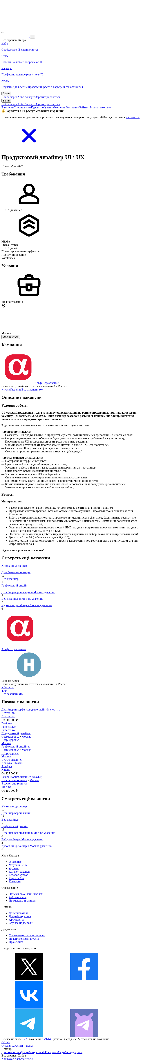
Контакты (15, 881)
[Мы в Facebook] (84, 979)
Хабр (4, 1058)
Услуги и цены (18, 865)
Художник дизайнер (14, 565)
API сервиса (16, 919)
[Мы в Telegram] (29, 1035)
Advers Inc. (8, 712)
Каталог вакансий (20, 871)
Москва (26, 736)
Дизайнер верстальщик (15, 572)
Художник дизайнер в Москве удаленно (26, 605)
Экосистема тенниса (14, 780)
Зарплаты (96, 107)
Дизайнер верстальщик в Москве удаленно (28, 592)
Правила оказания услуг (24, 938)
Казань (18, 763)
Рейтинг (84, 107)
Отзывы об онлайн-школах (26, 894)
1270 (25, 1039)
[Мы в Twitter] (29, 979)
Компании (72, 107)
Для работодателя (20, 916)
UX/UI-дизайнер (11, 759)
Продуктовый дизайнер (16, 733)
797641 (48, 1039)
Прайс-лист (16, 941)
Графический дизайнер (15, 746)
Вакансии (7, 107)
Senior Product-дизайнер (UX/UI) (21, 776)
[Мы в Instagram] (84, 1007)
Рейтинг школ (17, 897)
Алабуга (6, 763)
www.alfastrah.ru (11, 389)
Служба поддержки (21, 922)
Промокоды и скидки (22, 900)
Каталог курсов (18, 874)
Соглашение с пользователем (27, 935)
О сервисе (15, 861)
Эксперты (60, 107)
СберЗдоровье (10, 736)
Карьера (20, 1058)
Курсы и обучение (42, 107)
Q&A (11, 1058)
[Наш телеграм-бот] (84, 1035)
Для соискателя (18, 913)
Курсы (29, 1058)
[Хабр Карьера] (15, 36)
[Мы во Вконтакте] (29, 1007)
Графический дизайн (14, 585)
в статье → (133, 117)
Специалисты (22, 107)
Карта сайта (16, 878)
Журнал (106, 107)
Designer (6, 723)
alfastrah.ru (7, 687)
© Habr (5, 1042)
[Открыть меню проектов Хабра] (2, 32)
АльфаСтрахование (47, 382)
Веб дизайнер (10, 578)
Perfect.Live (8, 726)
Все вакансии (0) (32, 389)
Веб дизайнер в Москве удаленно (22, 598)
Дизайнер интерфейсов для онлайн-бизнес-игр (30, 709)
